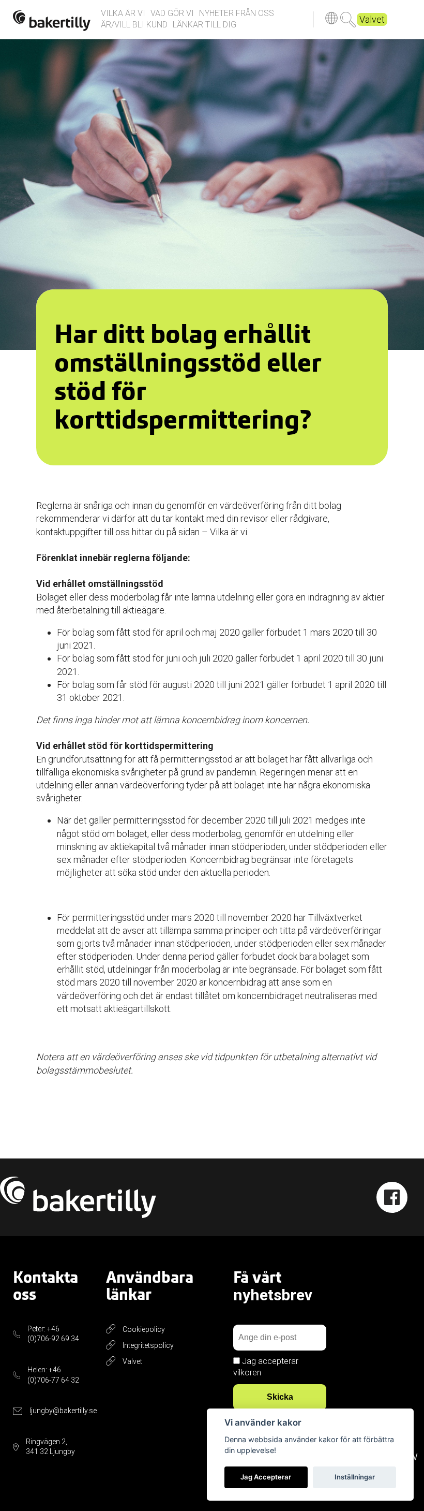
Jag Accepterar (265, 1477)
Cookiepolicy (144, 1329)
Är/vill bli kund (134, 25)
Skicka (280, 1396)
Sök (348, 19)
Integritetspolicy (148, 1345)
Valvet (372, 19)
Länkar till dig (204, 25)
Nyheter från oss (236, 13)
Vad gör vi (172, 13)
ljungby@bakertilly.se (63, 1410)
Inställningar (355, 1477)
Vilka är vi (123, 13)
